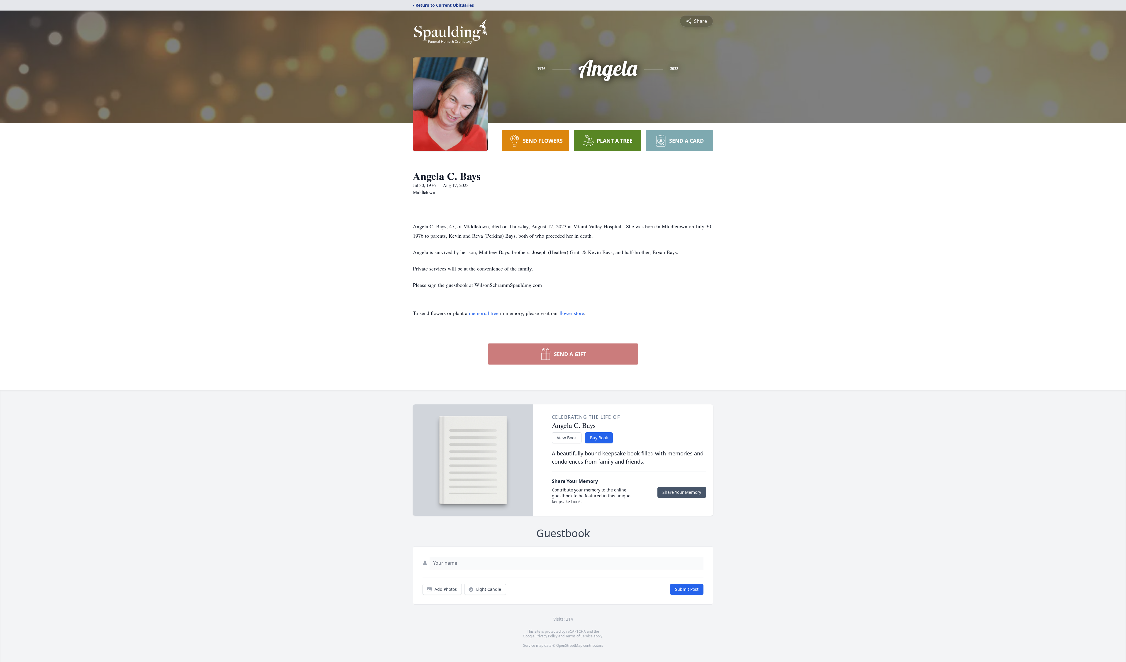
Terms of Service (579, 636)
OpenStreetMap (569, 645)
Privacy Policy (546, 636)
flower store (571, 312)
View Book (566, 437)
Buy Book (599, 437)
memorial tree (483, 312)
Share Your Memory (681, 492)
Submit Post (686, 589)
